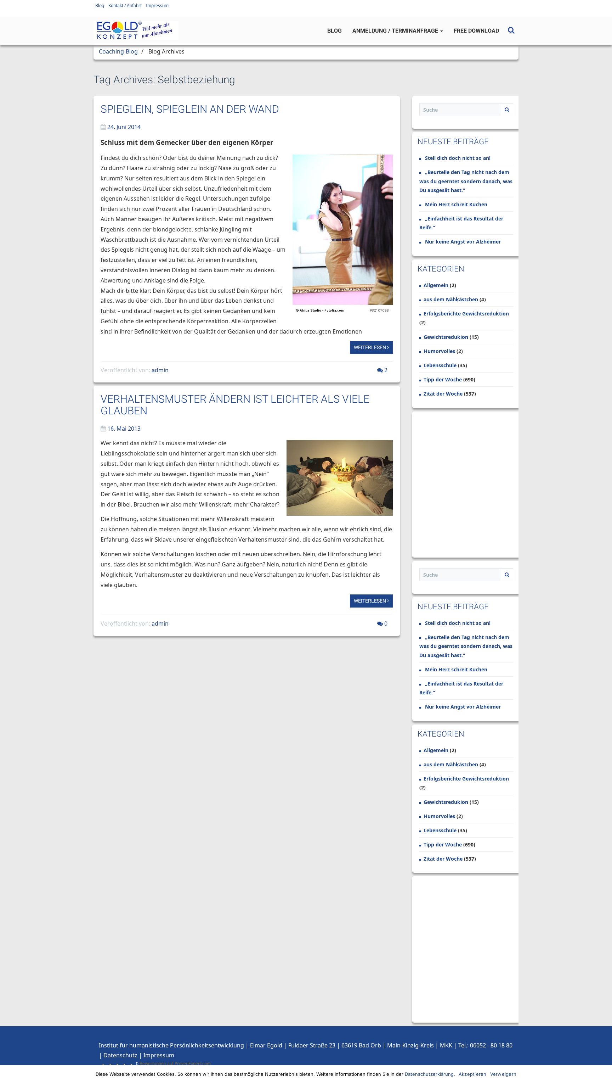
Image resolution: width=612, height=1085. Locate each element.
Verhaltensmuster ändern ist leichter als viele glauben (235, 405)
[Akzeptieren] (603, 1075)
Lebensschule (440, 365)
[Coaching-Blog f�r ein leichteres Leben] (136, 30)
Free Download (476, 30)
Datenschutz (120, 1055)
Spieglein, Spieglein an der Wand (190, 109)
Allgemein (436, 285)
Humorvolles (439, 351)
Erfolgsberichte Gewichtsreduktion (466, 313)
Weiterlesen (370, 347)
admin (160, 370)
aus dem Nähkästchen (451, 299)
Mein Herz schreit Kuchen (456, 204)
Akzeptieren (473, 1074)
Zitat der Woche (443, 393)
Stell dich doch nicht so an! (458, 158)
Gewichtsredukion (446, 337)
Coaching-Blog (118, 51)
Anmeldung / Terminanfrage (396, 30)
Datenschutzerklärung (429, 1074)
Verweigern (503, 1074)
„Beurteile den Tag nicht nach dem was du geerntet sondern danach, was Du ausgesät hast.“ (465, 181)
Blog (99, 5)
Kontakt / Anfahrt (125, 5)
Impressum (157, 5)
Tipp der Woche (443, 379)
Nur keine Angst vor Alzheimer (463, 241)
